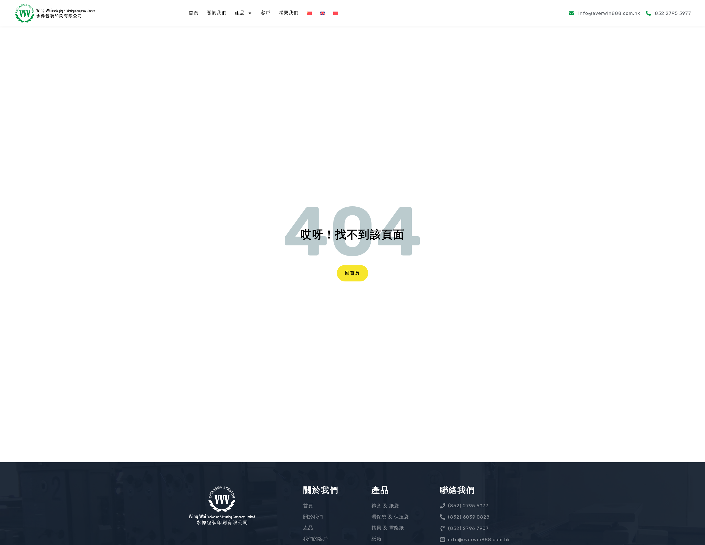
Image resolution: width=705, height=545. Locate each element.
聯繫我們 (289, 13)
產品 (240, 13)
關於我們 (217, 13)
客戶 (265, 13)
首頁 (194, 13)
